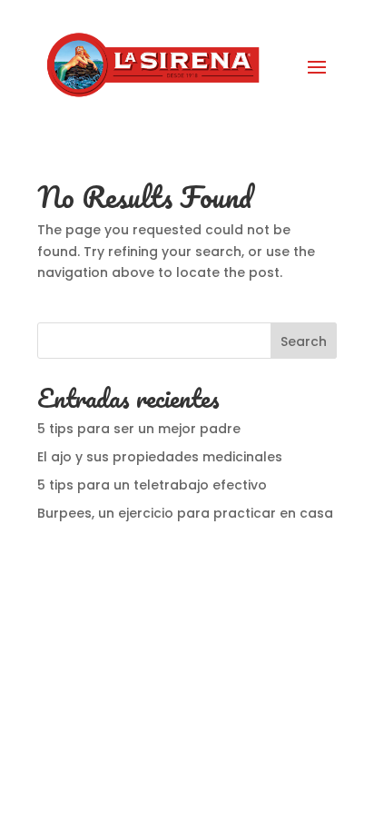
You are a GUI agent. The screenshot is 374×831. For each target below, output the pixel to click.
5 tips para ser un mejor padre (140, 429)
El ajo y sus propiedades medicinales (159, 457)
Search (303, 341)
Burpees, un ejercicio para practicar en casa (185, 513)
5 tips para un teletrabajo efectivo (152, 485)
